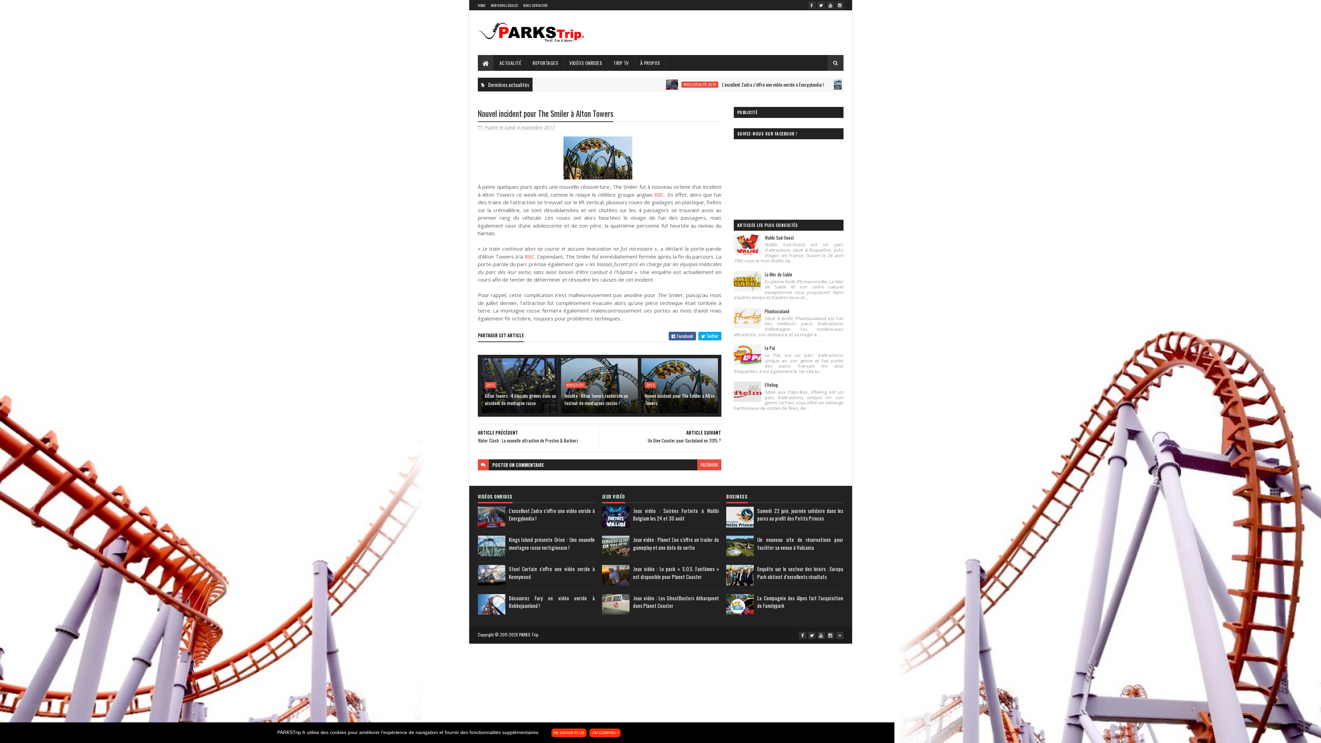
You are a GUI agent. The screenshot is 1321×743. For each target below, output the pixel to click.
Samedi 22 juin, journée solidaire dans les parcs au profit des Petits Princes (800, 514)
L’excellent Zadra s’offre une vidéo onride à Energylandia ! (713, 84)
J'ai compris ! (605, 733)
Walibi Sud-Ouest (779, 237)
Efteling (771, 384)
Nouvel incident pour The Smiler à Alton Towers (680, 399)
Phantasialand (777, 311)
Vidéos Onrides (585, 62)
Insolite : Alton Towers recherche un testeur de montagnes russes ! (596, 399)
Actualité (511, 62)
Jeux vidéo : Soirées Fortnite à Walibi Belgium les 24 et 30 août (676, 514)
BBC (659, 194)
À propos (650, 62)
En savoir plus (569, 733)
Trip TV (621, 62)
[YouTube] (830, 5)
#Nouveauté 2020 (808, 84)
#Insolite (575, 385)
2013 (650, 385)
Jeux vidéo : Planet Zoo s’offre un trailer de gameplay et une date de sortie (676, 543)
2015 (490, 385)
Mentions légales (504, 5)
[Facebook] (812, 5)
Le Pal (770, 348)
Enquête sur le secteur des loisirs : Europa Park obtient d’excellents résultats (800, 572)
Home (482, 5)
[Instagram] (840, 5)
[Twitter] (821, 5)
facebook (709, 465)
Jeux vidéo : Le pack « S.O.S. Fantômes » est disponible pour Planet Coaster (676, 572)
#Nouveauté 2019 (640, 84)
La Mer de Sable (778, 274)
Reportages (545, 62)
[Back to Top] (840, 635)
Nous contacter (535, 5)
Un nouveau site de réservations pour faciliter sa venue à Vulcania (800, 543)
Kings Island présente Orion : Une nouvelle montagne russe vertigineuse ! (552, 543)
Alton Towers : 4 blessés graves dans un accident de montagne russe (520, 399)
